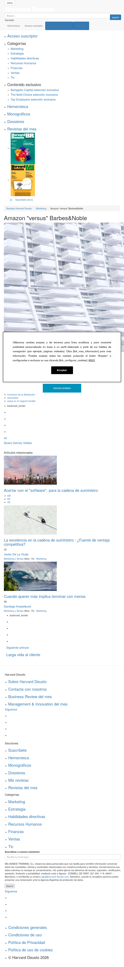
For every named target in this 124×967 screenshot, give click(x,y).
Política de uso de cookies (30, 949)
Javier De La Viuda (16, 554)
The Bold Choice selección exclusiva (34, 94)
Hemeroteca (13, 25)
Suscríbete (17, 750)
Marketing (16, 801)
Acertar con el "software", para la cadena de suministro (51, 490)
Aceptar (62, 370)
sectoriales (12, 397)
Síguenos (11, 709)
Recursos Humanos (23, 63)
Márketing (17, 48)
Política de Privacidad (26, 942)
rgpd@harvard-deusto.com (55, 876)
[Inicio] (63, 9)
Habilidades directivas (25, 58)
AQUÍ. (91, 360)
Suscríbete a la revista (59, 25)
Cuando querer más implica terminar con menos (45, 596)
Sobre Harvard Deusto (27, 681)
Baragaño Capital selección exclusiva (35, 90)
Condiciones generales (27, 927)
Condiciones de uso (25, 934)
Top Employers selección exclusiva (33, 99)
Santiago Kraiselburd (17, 606)
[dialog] (62, 357)
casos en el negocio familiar (21, 401)
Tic (13, 77)
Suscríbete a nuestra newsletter (22, 851)
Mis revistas (18, 780)
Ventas (15, 73)
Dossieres (15, 121)
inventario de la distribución (21, 394)
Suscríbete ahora (24, 199)
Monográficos (18, 114)
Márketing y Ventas (13, 558)
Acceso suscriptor (34, 25)
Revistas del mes (21, 129)
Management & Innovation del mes (37, 704)
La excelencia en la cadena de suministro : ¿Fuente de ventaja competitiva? (57, 542)
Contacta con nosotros (27, 689)
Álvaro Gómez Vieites (18, 443)
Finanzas (16, 68)
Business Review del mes (30, 696)
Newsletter (81, 25)
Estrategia (17, 53)
